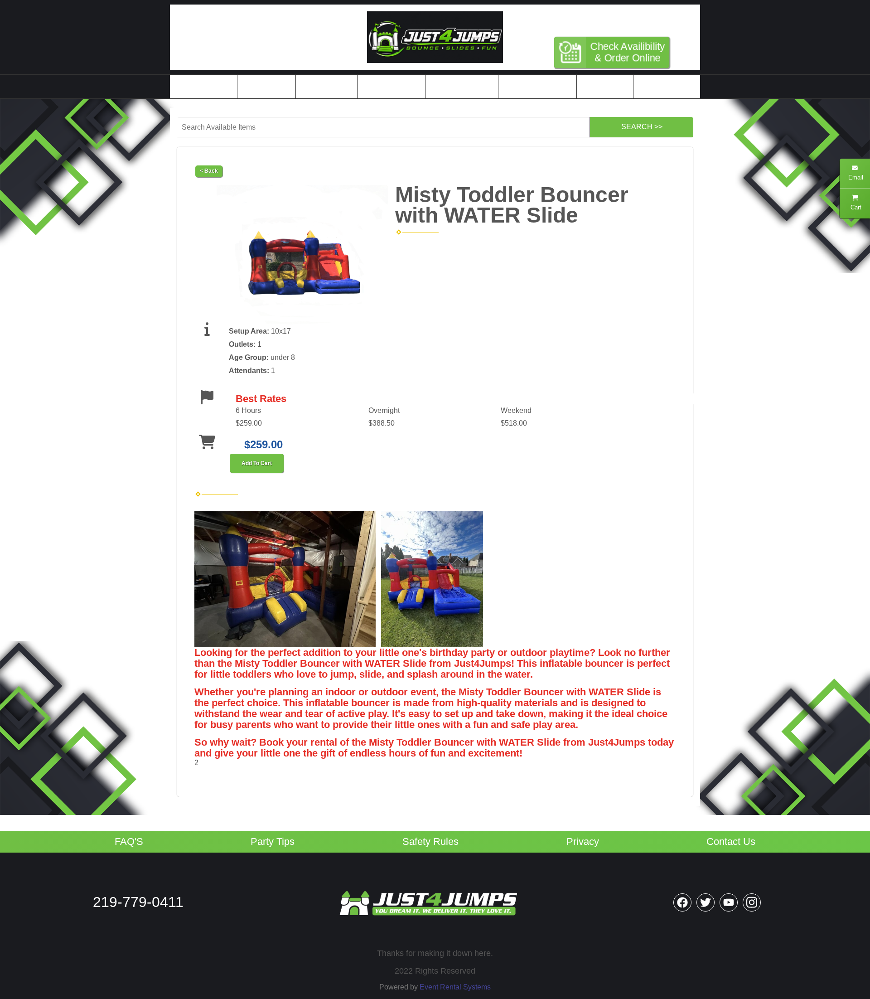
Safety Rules (430, 842)
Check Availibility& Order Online (627, 52)
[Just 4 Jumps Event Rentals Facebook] (682, 902)
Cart (855, 207)
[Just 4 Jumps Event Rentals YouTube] (729, 902)
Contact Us (730, 842)
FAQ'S (129, 842)
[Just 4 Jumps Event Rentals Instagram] (752, 902)
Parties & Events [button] (458, 86)
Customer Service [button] (534, 86)
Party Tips (273, 842)
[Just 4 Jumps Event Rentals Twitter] (705, 902)
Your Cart (601, 86)
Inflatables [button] (263, 86)
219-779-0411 (619, 19)
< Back (209, 171)
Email (854, 177)
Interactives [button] (323, 86)
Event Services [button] (388, 86)
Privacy (582, 842)
